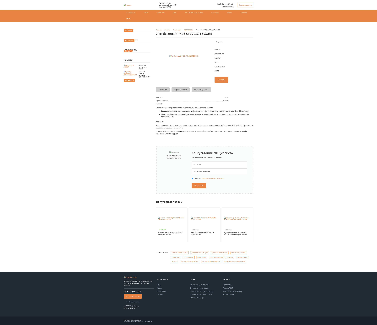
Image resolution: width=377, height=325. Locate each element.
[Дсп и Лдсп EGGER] (131, 67)
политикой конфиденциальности (213, 179)
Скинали (230, 257)
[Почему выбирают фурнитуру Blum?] (131, 75)
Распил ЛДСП (228, 288)
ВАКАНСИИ (215, 13)
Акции (159, 288)
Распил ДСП (227, 285)
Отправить (198, 185)
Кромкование (228, 294)
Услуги (146, 13)
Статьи (128, 19)
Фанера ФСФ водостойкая (211, 262)
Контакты (244, 13)
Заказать (221, 80)
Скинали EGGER (242, 257)
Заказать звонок (228, 6)
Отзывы (229, 13)
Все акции (128, 31)
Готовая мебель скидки (179, 253)
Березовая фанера (197, 298)
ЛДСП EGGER (201, 257)
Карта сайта (148, 321)
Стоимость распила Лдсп (199, 288)
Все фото (128, 51)
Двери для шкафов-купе (199, 253)
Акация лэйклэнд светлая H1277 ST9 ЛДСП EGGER (170, 234)
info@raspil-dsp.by (132, 302)
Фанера (174, 262)
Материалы (161, 13)
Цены (175, 13)
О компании (130, 13)
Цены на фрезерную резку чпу (201, 291)
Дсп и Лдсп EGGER (142, 68)
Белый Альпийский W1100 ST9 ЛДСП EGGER (202, 234)
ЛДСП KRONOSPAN (216, 257)
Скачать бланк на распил (194, 13)
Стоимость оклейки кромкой (201, 294)
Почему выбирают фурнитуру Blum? (144, 75)
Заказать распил (245, 5)
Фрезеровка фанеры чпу (232, 291)
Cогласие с (209, 178)
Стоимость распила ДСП (199, 285)
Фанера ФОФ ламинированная (234, 262)
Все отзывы (129, 41)
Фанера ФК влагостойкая (189, 262)
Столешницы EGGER (238, 253)
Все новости (129, 80)
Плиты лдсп (176, 257)
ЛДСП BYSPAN (188, 257)
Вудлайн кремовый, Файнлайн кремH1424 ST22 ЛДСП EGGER (236, 234)
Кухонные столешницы (219, 253)
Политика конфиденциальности (133, 321)
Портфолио (161, 291)
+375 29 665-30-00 (225, 4)
